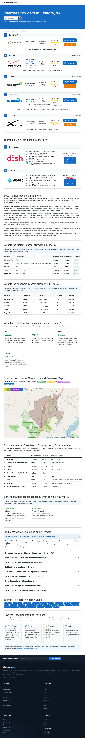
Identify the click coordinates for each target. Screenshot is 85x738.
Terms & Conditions (12, 677)
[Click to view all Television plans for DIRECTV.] (15, 180)
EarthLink (46, 687)
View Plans (69, 44)
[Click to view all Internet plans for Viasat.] (14, 84)
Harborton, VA (21, 605)
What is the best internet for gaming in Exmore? (24, 576)
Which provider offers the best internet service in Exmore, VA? (30, 536)
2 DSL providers (51, 381)
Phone (27, 65)
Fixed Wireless (16, 389)
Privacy (4, 677)
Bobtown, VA (13, 605)
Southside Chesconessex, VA (11, 607)
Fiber (30, 43)
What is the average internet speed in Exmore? (23, 585)
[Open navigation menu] (80, 3)
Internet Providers (7, 687)
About (45, 719)
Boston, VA (51, 603)
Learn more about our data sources (26, 649)
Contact (46, 724)
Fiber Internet (6, 689)
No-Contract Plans (7, 705)
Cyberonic (10, 483)
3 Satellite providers (9, 384)
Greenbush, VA (40, 607)
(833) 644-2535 (70, 100)
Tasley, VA (76, 605)
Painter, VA (44, 603)
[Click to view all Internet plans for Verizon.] (14, 63)
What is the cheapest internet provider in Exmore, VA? (26, 557)
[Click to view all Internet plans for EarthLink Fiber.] (14, 42)
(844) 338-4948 (70, 63)
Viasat (6, 270)
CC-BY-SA (68, 437)
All (21, 389)
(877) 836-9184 (70, 120)
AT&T (45, 692)
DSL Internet (6, 697)
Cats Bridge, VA (27, 603)
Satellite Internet (7, 703)
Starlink (6, 267)
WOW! (45, 708)
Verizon (6, 263)
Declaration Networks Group (16, 486)
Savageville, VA (46, 605)
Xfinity (45, 689)
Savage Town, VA (17, 603)
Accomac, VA (23, 607)
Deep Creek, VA (31, 607)
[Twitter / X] (48, 732)
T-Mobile (46, 703)
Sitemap (5, 732)
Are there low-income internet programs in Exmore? (26, 571)
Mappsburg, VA (59, 603)
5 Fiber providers (42, 381)
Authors (46, 722)
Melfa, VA (39, 605)
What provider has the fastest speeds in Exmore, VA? (26, 562)
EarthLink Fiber (9, 260)
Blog (4, 719)
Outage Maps (6, 730)
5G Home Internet (32, 66)
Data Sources (6, 727)
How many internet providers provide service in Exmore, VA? (29, 553)
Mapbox (77, 437)
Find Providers (56, 658)
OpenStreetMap (58, 437)
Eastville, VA (61, 605)
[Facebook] (45, 732)
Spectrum (46, 695)
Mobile (34, 63)
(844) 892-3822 (69, 160)
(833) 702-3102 (69, 182)
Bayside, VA (48, 607)
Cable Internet (6, 695)
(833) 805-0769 (70, 82)
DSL (32, 61)
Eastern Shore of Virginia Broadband (18, 473)
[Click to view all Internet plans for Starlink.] (14, 123)
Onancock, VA (69, 605)
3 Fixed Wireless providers (63, 381)
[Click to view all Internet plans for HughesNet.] (14, 100)
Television (28, 63)
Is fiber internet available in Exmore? (20, 567)
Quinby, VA (66, 603)
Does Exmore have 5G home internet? (20, 581)
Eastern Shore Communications (17, 463)
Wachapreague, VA (30, 605)
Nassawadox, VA (36, 603)
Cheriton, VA (56, 607)
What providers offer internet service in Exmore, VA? (26, 590)
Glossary (5, 724)
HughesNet (7, 274)
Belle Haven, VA (8, 603)
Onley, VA (54, 605)
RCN (45, 705)
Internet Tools (6, 722)
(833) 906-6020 (70, 40)
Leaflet (47, 437)
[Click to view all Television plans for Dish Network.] (15, 158)
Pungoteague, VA (75, 603)
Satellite (27, 85)
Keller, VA (6, 605)
